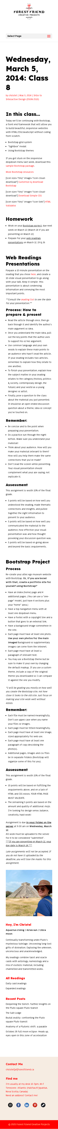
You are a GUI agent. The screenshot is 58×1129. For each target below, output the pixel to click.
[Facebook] (18, 1105)
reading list (27, 299)
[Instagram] (10, 1105)
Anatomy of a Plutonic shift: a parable (26, 1026)
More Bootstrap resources (20, 172)
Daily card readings (16, 983)
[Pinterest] (35, 1105)
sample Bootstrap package (20, 165)
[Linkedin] (26, 1105)
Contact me (31, 1095)
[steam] (43, 1105)
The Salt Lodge (13, 1012)
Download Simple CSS (30, 195)
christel (13, 95)
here (33, 274)
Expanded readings (16, 988)
